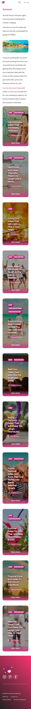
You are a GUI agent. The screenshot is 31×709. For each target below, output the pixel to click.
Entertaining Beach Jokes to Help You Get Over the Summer (15, 327)
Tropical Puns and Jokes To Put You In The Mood (15, 580)
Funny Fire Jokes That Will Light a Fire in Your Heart (14, 224)
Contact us (14, 697)
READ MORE (15, 143)
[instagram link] (4, 677)
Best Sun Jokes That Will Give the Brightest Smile (14, 375)
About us (5, 697)
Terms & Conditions (20, 699)
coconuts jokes (12, 91)
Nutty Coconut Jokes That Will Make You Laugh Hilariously (15, 425)
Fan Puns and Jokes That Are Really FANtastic (15, 126)
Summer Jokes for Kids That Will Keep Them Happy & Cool (15, 534)
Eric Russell (15, 234)
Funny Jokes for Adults (15, 308)
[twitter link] (10, 677)
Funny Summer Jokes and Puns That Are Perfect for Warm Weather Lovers (15, 478)
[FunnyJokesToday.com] (3, 2)
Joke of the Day (18, 112)
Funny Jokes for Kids (14, 311)
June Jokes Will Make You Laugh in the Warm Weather (15, 272)
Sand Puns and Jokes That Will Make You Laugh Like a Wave (14, 174)
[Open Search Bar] (19, 2)
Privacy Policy (7, 699)
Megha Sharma (16, 135)
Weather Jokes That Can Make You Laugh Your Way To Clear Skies (15, 629)
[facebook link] (16, 677)
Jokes (10, 112)
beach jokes (17, 88)
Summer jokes (7, 88)
